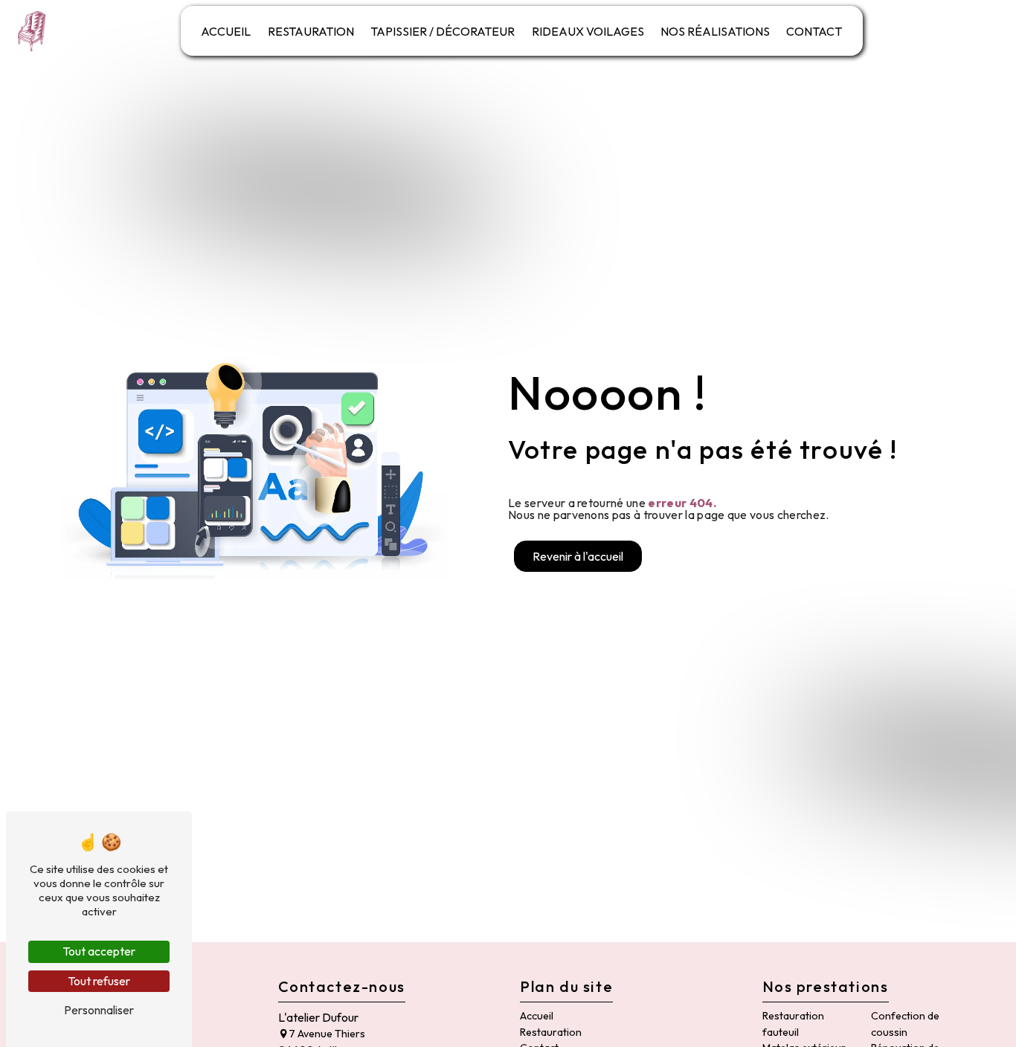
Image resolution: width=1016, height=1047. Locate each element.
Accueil (226, 31)
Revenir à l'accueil (578, 556)
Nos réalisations (715, 31)
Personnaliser (99, 1009)
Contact (814, 31)
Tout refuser (99, 980)
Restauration (311, 31)
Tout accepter (98, 951)
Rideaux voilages (588, 31)
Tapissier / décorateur (442, 31)
